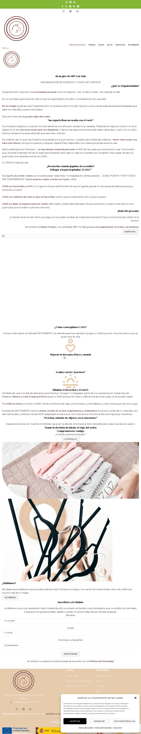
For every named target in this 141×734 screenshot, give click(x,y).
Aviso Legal (117, 727)
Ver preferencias (124, 721)
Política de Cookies (86, 727)
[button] (135, 698)
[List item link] (70, 367)
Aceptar (75, 721)
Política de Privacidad (103, 727)
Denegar (99, 721)
